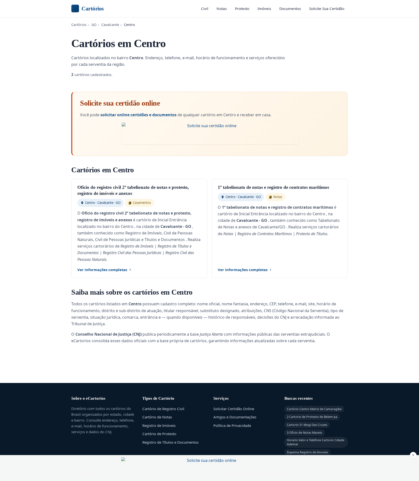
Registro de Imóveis (159, 425)
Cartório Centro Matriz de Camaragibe (314, 409)
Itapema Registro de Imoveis (307, 452)
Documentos (290, 8)
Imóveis (264, 8)
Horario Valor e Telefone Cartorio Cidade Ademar (315, 442)
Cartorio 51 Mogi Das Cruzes (307, 425)
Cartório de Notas (157, 417)
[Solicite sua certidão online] (210, 133)
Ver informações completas (102, 269)
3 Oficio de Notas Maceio (304, 433)
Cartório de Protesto (159, 433)
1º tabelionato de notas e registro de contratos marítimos (273, 187)
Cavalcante (110, 24)
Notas (222, 8)
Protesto (242, 8)
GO (94, 24)
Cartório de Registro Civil (163, 408)
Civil (204, 8)
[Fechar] (413, 455)
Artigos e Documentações (234, 417)
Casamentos (142, 202)
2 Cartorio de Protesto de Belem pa (312, 417)
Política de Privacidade (232, 425)
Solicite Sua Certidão (326, 8)
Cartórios (92, 8)
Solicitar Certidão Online (233, 408)
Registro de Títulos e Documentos (170, 442)
